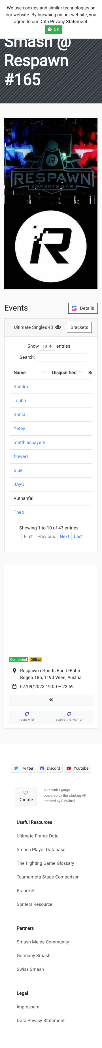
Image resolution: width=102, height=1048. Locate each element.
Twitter (27, 768)
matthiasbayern (29, 442)
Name (20, 372)
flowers (21, 456)
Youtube (81, 768)
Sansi (19, 414)
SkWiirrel (68, 801)
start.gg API (78, 795)
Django (64, 790)
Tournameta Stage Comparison (48, 877)
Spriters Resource (34, 904)
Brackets (79, 327)
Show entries (48, 346)
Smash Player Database (41, 849)
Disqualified (64, 372)
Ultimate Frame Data (38, 836)
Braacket (26, 890)
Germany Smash (33, 955)
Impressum (28, 1007)
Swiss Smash (30, 969)
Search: (27, 357)
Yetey (19, 428)
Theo (19, 512)
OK (56, 29)
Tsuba (20, 400)
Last (78, 536)
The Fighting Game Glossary (45, 863)
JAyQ (19, 484)
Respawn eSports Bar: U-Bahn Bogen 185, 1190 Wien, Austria (51, 674)
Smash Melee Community (43, 942)
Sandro (21, 386)
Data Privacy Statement (41, 1020)
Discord (53, 768)
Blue (18, 470)
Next (64, 536)
